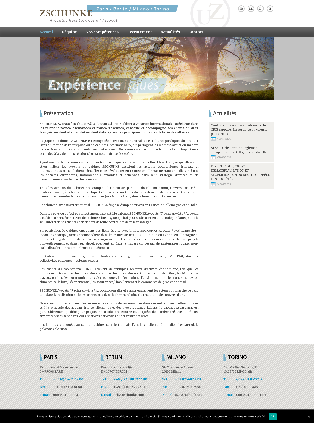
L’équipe (69, 32)
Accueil (46, 32)
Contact (195, 32)
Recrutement (139, 32)
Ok (273, 416)
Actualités (170, 32)
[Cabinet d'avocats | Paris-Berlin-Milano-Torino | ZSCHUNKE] (109, 21)
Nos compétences (102, 32)
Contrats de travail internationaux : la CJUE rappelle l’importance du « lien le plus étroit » (239, 129)
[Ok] (309, 416)
